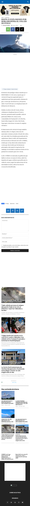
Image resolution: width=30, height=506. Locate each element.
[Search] (28, 2)
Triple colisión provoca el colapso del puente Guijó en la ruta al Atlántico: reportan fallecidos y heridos (12, 307)
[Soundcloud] (15, 502)
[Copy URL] (22, 29)
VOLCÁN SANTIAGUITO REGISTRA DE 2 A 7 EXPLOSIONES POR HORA (22, 420)
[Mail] (11, 502)
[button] (2, 2)
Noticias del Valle (6, 25)
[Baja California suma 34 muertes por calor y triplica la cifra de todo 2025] (22, 448)
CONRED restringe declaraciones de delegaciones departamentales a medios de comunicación (7, 457)
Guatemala (7, 17)
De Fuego (7, 203)
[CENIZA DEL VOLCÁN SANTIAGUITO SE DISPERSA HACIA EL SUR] (8, 413)
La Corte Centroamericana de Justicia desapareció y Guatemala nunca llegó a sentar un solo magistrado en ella (12, 369)
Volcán (17, 203)
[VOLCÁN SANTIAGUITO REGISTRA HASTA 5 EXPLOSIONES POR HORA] (8, 395)
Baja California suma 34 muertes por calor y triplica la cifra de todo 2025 (21, 456)
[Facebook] (13, 29)
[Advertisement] (15, 70)
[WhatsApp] (8, 29)
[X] (17, 29)
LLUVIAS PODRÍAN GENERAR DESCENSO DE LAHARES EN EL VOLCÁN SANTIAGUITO (21, 403)
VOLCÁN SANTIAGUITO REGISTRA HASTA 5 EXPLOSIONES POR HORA (7, 402)
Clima (2, 17)
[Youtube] (22, 502)
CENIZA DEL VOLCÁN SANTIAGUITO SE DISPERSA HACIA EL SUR (7, 420)
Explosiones (12, 203)
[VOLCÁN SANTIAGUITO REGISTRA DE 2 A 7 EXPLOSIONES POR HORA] (22, 413)
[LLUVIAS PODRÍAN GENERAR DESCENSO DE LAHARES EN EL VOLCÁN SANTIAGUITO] (22, 395)
